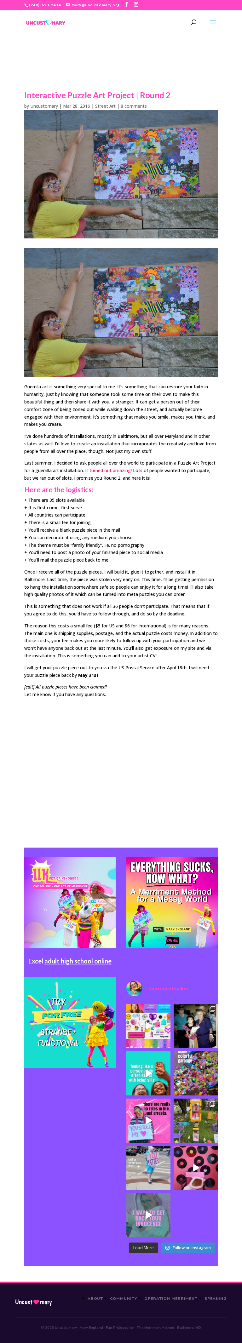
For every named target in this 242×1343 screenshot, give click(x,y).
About (95, 1298)
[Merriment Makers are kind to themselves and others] (148, 1168)
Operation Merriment (171, 1298)
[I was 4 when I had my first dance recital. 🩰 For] (196, 1026)
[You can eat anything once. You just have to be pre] (148, 1121)
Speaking (216, 1298)
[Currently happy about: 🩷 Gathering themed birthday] (196, 1121)
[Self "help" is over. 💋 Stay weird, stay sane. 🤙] (148, 1073)
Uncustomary (44, 106)
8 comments (134, 106)
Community (123, 1298)
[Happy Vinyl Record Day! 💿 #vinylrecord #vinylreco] (196, 1168)
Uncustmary (33, 1302)
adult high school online (78, 961)
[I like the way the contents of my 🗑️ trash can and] (196, 1073)
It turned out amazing (108, 470)
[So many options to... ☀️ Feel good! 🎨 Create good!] (148, 1026)
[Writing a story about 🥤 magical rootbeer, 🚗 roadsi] (148, 1215)
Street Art (105, 106)
